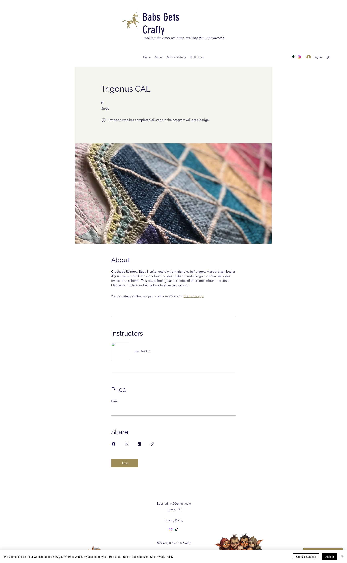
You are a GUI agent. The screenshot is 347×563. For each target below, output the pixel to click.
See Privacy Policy (161, 557)
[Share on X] (126, 443)
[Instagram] (299, 57)
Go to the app (194, 296)
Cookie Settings (306, 557)
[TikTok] (177, 530)
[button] (176, 57)
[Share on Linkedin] (139, 443)
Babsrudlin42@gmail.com (174, 503)
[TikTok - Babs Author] (293, 57)
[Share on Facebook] (113, 443)
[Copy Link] (152, 443)
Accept (329, 557)
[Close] (342, 556)
